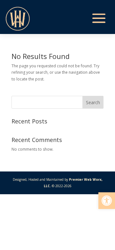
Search (93, 102)
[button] (106, 200)
